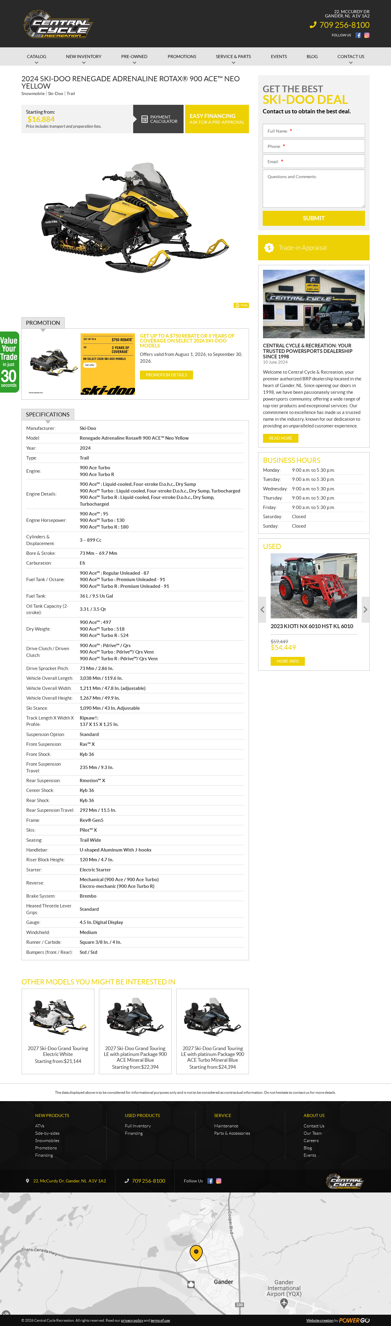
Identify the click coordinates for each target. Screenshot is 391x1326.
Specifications (48, 414)
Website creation (320, 1320)
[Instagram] (367, 35)
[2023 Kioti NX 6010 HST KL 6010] (314, 585)
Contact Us (314, 1125)
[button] (262, 610)
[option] (314, 609)
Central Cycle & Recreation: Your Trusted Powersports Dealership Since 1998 (308, 351)
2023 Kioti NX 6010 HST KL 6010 (312, 626)
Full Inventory (138, 1125)
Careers (311, 1140)
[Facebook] (358, 35)
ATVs (39, 1125)
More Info (288, 661)
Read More (280, 438)
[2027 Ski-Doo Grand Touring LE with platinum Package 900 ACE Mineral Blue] (135, 1017)
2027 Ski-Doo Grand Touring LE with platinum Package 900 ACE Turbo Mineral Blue (212, 1054)
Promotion (43, 323)
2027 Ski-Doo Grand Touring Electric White (58, 1051)
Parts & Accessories (232, 1133)
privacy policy (132, 1320)
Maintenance (226, 1125)
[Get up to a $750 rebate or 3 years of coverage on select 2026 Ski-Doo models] (80, 364)
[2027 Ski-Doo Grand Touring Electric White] (58, 1017)
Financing (44, 1155)
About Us (314, 1115)
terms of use (160, 1320)
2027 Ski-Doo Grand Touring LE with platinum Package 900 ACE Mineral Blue (135, 1054)
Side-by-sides (47, 1133)
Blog (308, 1147)
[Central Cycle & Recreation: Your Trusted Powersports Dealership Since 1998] (314, 304)
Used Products (142, 1115)
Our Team (313, 1133)
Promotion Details (166, 375)
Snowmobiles (47, 1140)
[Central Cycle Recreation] (58, 24)
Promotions (46, 1147)
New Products (52, 1115)
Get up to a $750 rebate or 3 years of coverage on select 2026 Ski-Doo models (187, 340)
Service (222, 1115)
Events (310, 1155)
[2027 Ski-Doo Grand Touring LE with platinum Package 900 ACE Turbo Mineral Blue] (212, 1017)
